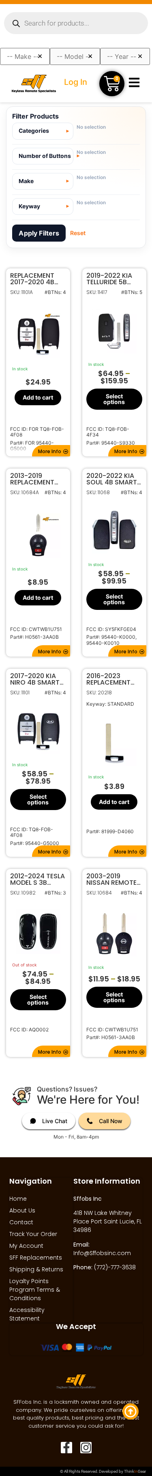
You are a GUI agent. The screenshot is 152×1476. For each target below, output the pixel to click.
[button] (51, 450)
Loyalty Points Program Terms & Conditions (34, 1289)
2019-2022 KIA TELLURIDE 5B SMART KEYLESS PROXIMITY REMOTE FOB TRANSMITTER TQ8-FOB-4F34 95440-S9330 (111, 278)
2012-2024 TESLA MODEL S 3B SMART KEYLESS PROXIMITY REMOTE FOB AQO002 (37, 879)
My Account (26, 1246)
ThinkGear (135, 1471)
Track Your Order (33, 1234)
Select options (114, 399)
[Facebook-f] (66, 1447)
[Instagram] (86, 1447)
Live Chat (54, 1120)
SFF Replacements (35, 1257)
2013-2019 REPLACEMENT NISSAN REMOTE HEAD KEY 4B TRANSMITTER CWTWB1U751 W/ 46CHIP (37, 479)
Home (18, 1199)
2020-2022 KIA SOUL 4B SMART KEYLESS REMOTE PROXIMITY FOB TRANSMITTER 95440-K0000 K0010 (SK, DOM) (112, 479)
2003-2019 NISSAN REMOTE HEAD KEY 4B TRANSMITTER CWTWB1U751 (111, 879)
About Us (22, 1210)
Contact (21, 1222)
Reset (78, 232)
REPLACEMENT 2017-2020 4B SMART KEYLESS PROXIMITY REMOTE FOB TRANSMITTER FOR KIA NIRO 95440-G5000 (35, 278)
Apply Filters (39, 233)
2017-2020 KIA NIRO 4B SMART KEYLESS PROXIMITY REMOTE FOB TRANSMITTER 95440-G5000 (35, 679)
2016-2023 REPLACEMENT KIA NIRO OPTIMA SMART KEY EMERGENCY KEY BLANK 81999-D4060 (113, 679)
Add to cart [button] (38, 397)
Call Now (110, 1120)
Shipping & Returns (36, 1269)
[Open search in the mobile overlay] (76, 23)
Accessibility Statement (27, 1314)
